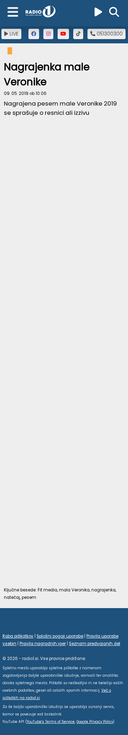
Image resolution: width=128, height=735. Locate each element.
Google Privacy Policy (94, 721)
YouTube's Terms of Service (51, 721)
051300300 (109, 33)
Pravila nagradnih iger (43, 644)
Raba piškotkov (17, 636)
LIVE (13, 33)
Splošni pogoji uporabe (60, 636)
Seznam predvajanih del (94, 644)
